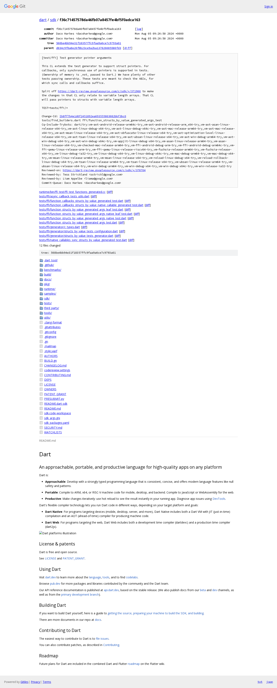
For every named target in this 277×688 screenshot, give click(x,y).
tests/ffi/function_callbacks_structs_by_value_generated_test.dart (81, 201)
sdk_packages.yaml (56, 423)
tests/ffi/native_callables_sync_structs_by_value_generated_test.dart (83, 240)
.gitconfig (50, 332)
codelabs (132, 577)
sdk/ (47, 298)
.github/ (49, 265)
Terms (47, 682)
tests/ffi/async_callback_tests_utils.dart (64, 196)
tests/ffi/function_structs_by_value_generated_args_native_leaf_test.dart (85, 214)
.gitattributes (52, 327)
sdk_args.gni (52, 418)
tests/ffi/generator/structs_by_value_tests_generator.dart (76, 236)
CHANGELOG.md (55, 365)
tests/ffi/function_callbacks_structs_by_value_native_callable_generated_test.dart (91, 205)
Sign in (268, 6)
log (138, 29)
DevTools (219, 499)
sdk (53, 19)
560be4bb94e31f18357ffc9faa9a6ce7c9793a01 (88, 43)
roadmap (134, 664)
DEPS (48, 380)
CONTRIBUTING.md (57, 375)
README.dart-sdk (55, 404)
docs (98, 620)
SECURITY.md (53, 427)
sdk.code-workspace (57, 413)
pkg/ (47, 284)
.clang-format (53, 322)
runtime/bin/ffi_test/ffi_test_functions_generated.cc (72, 192)
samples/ (50, 293)
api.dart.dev (111, 590)
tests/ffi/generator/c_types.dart (59, 227)
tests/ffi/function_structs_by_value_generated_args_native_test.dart (82, 218)
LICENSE (50, 384)
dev (214, 590)
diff (127, 48)
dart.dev (50, 577)
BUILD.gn (50, 360)
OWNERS (50, 389)
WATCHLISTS (53, 432)
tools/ (48, 313)
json (269, 682)
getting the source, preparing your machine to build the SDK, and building (156, 613)
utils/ (47, 317)
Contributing (111, 645)
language (95, 577)
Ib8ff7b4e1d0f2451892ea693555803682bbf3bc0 (93, 116)
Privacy (35, 682)
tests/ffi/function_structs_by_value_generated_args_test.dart (78, 222)
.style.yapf (50, 351)
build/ (47, 274)
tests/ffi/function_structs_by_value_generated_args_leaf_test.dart (81, 209)
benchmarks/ (52, 270)
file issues (102, 638)
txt (260, 682)
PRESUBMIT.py (54, 399)
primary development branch (80, 594)
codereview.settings (57, 370)
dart (43, 19)
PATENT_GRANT (55, 394)
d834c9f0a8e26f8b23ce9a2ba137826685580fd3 (88, 48)
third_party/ (51, 308)
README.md (52, 408)
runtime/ (49, 289)
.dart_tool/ (51, 260)
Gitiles (24, 682)
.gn (46, 341)
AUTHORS (51, 356)
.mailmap (50, 346)
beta (203, 590)
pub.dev (55, 583)
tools (106, 577)
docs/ (48, 279)
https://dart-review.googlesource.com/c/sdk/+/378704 (104, 170)
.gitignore (50, 337)
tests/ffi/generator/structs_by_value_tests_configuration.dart (78, 231)
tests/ (48, 303)
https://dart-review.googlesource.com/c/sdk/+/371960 (99, 91)
